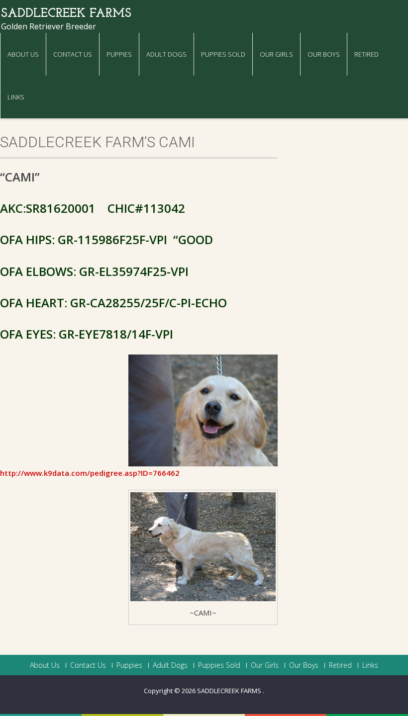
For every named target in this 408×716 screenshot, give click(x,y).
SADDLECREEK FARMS (230, 690)
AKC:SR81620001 (48, 208)
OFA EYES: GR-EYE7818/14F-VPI (86, 334)
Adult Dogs (166, 54)
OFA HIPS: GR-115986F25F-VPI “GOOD (106, 239)
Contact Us (72, 54)
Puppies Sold (223, 54)
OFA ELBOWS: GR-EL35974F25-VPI (94, 271)
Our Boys (323, 54)
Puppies (119, 54)
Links (15, 96)
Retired (366, 54)
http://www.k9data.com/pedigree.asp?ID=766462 (90, 473)
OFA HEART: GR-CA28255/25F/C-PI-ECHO (113, 302)
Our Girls (276, 54)
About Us (23, 54)
